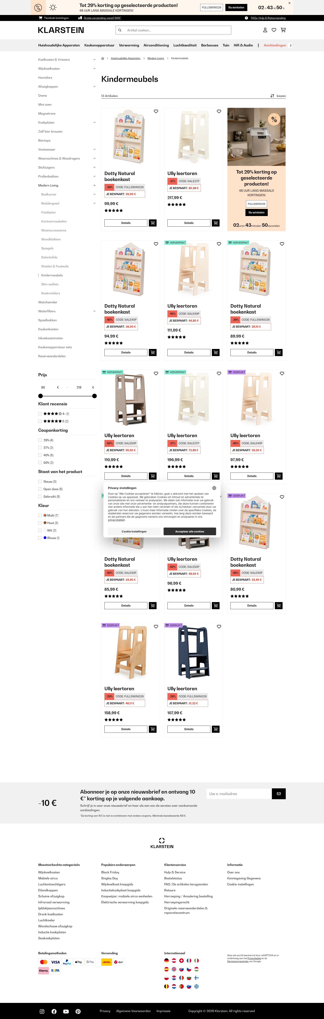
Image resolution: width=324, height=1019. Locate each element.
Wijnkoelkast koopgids (117, 884)
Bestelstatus (173, 878)
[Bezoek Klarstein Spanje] (166, 969)
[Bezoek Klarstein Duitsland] (166, 960)
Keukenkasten (48, 329)
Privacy (105, 1011)
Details (126, 222)
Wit (51, 530)
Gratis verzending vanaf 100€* (102, 17)
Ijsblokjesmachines (51, 908)
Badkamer (48, 194)
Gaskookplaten (49, 938)
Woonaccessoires (53, 230)
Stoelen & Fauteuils (55, 266)
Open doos (53, 489)
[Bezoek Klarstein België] (166, 986)
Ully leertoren (182, 173)
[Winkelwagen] (283, 30)
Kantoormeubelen (54, 221)
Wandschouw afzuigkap (55, 926)
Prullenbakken (48, 176)
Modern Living (48, 185)
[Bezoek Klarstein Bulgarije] (189, 978)
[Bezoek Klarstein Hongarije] (196, 969)
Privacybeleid (254, 958)
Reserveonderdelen (52, 356)
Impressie (163, 1011)
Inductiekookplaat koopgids (120, 890)
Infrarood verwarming (54, 902)
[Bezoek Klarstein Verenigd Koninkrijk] (174, 969)
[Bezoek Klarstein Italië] (196, 960)
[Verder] (290, 45)
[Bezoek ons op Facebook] (54, 1011)
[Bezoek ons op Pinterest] (78, 1011)
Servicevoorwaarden (238, 961)
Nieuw (50, 481)
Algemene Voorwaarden (133, 1011)
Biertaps (44, 140)
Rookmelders (50, 293)
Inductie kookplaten (52, 932)
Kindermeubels (52, 275)
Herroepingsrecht (176, 902)
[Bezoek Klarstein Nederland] (174, 986)
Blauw (52, 538)
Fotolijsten (48, 212)
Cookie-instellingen (240, 884)
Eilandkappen (48, 890)
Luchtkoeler (46, 920)
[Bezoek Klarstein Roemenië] (181, 978)
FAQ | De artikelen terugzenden (186, 884)
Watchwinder (47, 302)
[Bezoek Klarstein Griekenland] (196, 986)
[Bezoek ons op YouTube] (66, 1011)
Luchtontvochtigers (51, 884)
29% (48, 440)
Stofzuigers (46, 167)
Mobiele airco (48, 878)
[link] (130, 137)
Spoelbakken (47, 320)
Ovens (42, 95)
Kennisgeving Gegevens (244, 878)
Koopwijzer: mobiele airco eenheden (126, 896)
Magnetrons (47, 113)
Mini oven (45, 104)
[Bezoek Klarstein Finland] (196, 978)
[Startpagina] (106, 58)
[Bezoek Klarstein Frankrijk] (189, 960)
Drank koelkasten (50, 914)
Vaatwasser (46, 149)
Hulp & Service (174, 872)
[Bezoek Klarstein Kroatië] (174, 978)
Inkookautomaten (50, 338)
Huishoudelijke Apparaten (126, 58)
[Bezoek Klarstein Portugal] (181, 986)
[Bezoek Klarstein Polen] (166, 978)
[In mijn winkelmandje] (153, 223)
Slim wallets (49, 284)
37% (48, 447)
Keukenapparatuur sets (55, 347)
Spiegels (47, 248)
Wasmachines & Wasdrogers (59, 158)
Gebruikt (52, 496)
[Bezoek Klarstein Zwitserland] (181, 960)
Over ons (233, 872)
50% (48, 462)
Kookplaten (46, 122)
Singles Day (109, 878)
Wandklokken (51, 239)
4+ (65, 413)
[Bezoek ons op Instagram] (42, 1011)
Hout (52, 523)
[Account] (265, 30)
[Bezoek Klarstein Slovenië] (189, 986)
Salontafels (49, 257)
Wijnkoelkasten (49, 68)
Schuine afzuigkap (51, 896)
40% (48, 455)
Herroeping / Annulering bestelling (188, 896)
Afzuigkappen (48, 86)
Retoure (170, 890)
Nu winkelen (236, 7)
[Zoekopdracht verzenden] (119, 30)
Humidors (45, 77)
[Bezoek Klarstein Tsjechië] (189, 969)
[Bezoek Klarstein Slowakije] (181, 969)
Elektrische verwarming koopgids (125, 902)
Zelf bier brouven (50, 131)
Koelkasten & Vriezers (54, 59)
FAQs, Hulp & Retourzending (268, 17)
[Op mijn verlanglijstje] (156, 111)
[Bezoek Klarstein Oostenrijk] (174, 960)
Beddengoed (50, 203)
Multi (52, 515)
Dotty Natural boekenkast (119, 176)
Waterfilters (47, 311)
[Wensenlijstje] (274, 30)
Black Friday (110, 872)
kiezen (281, 96)
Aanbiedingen (275, 45)
